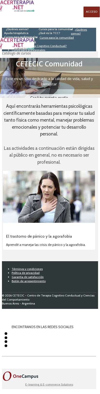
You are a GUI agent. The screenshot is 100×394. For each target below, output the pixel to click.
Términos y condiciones (27, 269)
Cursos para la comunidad (57, 37)
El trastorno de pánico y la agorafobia (39, 236)
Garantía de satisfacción (28, 277)
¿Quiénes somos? (79, 32)
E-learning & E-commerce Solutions (49, 384)
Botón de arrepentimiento (29, 281)
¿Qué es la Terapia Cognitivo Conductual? (39, 46)
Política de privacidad (26, 273)
